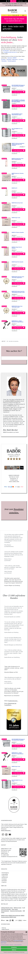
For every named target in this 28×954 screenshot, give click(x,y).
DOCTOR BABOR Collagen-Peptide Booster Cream (17, 114)
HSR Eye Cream (17, 907)
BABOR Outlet (12, 917)
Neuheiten (9, 59)
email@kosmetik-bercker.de (10, 52)
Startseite (9, 57)
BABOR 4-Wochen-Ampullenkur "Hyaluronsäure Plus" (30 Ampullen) (18, 144)
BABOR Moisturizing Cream (17, 202)
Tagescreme (5, 875)
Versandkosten (14, 108)
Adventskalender (5, 910)
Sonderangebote (12, 61)
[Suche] (9, 1)
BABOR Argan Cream (16, 217)
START (4, 341)
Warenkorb (14, 59)
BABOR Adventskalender (14, 915)
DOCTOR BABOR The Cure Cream (17, 129)
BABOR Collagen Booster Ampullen (17, 247)
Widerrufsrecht (5, 929)
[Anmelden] (7, 1)
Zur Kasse (21, 59)
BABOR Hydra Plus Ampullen (17, 261)
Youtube (10, 408)
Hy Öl (23, 907)
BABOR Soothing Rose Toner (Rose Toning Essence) (17, 159)
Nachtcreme (5, 877)
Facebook (5, 408)
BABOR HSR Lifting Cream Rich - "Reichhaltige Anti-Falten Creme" (18, 292)
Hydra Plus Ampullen (6, 909)
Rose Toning (15, 909)
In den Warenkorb (18, 91)
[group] (6, 89)
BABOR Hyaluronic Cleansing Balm (17, 174)
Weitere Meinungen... (6, 830)
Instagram (15, 408)
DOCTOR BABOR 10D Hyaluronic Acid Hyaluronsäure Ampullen (18, 86)
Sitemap (4, 927)
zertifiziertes (4, 894)
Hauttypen (4, 879)
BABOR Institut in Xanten (13, 894)
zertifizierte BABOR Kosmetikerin (12, 401)
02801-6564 (21, 1)
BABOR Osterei (4, 915)
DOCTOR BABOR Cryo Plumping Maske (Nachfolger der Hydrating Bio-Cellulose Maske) (18, 101)
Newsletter (4, 61)
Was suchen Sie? (14, 351)
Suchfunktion (6, 50)
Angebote (4, 882)
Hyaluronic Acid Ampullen (16, 910)
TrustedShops (6, 410)
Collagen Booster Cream (7, 907)
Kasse (26, 1)
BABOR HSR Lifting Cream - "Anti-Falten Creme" (17, 307)
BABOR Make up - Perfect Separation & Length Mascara (17, 321)
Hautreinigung (5, 872)
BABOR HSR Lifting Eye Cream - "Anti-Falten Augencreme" (18, 277)
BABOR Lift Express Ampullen (18, 232)
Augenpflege (5, 874)
